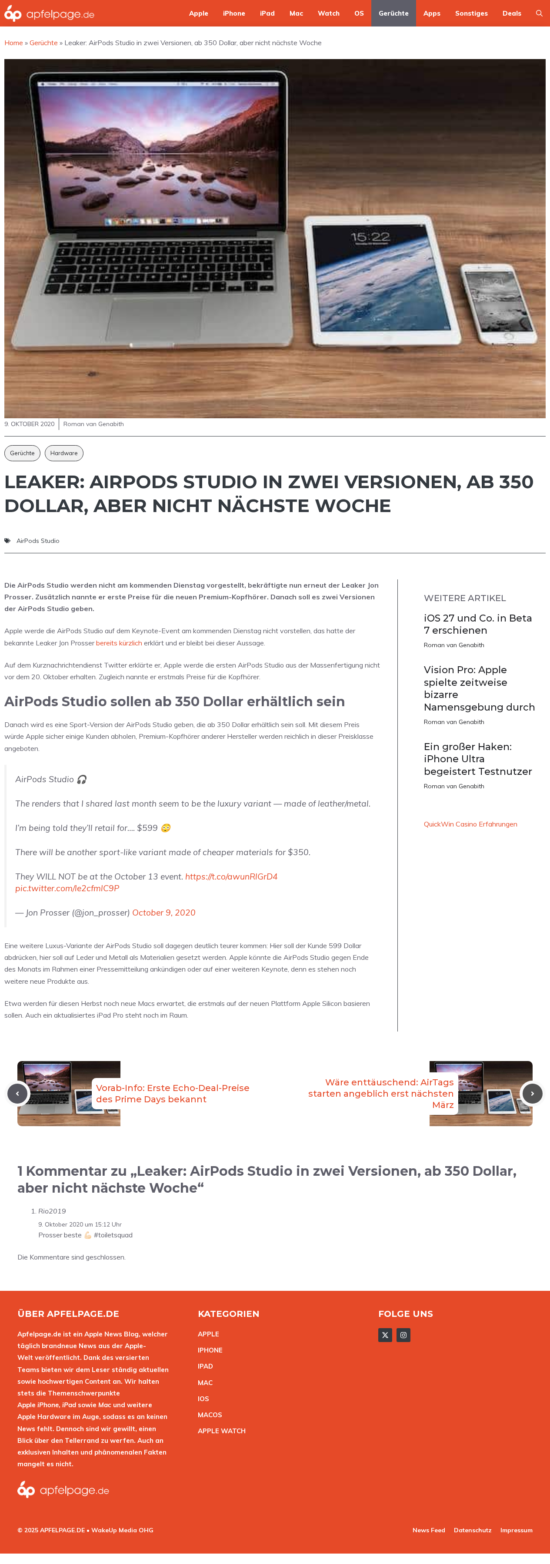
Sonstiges (471, 13)
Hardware (64, 453)
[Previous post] (17, 1094)
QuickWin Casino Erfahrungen (470, 824)
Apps (431, 13)
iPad (267, 13)
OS (359, 13)
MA (203, 1383)
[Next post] (533, 1094)
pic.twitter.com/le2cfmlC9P (67, 888)
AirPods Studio (38, 541)
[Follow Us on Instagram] (403, 1335)
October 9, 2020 (164, 912)
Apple (198, 13)
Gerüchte (394, 13)
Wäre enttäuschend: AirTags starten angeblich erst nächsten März (381, 1093)
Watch (329, 13)
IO (201, 1399)
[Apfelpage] (49, 13)
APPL (206, 1334)
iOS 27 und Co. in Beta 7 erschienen (478, 624)
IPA (203, 1366)
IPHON (208, 1350)
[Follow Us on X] (385, 1335)
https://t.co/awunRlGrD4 (231, 876)
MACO (208, 1415)
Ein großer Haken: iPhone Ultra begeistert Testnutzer (478, 759)
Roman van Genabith (454, 645)
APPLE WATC (219, 1431)
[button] (539, 13)
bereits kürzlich (119, 642)
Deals (512, 13)
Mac (296, 13)
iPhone (234, 13)
